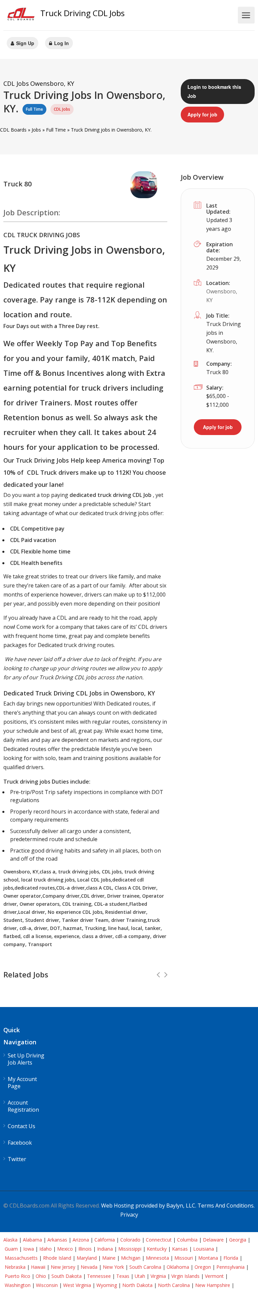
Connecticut (159, 1239)
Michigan (130, 1258)
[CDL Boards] (21, 15)
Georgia (237, 1239)
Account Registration (23, 1106)
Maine (109, 1258)
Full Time (56, 130)
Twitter (17, 1159)
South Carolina (145, 1267)
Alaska (10, 1239)
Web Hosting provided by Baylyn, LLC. (148, 1205)
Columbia (187, 1239)
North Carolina (174, 1285)
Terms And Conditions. (226, 1205)
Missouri (183, 1258)
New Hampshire (212, 1285)
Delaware (213, 1239)
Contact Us (21, 1126)
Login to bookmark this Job (214, 91)
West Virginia (77, 1285)
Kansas (180, 1249)
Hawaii (38, 1267)
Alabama (32, 1239)
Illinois (85, 1249)
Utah (140, 1276)
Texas (122, 1276)
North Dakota (137, 1285)
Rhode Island (57, 1258)
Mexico (65, 1249)
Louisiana (203, 1249)
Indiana (105, 1249)
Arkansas (57, 1239)
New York (113, 1267)
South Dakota (66, 1276)
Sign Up (24, 43)
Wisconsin (47, 1285)
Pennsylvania (230, 1267)
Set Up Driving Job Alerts (26, 1059)
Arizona (81, 1239)
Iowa (28, 1249)
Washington (18, 1285)
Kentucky (157, 1249)
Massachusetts (21, 1258)
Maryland (87, 1258)
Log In (61, 43)
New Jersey (63, 1267)
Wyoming (106, 1285)
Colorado (130, 1239)
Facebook (20, 1142)
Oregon (203, 1267)
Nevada (89, 1267)
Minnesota (157, 1258)
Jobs (36, 130)
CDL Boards (13, 130)
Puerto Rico (17, 1276)
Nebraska (15, 1267)
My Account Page (22, 1083)
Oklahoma (178, 1267)
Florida (230, 1258)
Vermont (214, 1276)
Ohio (41, 1276)
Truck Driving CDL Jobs (82, 13)
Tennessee (99, 1276)
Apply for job (202, 114)
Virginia (158, 1276)
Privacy (129, 1214)
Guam (11, 1249)
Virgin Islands (185, 1276)
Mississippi (129, 1249)
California (104, 1239)
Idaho (45, 1249)
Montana (208, 1258)
